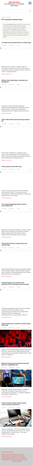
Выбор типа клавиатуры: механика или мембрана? (14, 81)
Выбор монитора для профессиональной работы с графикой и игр (15, 364)
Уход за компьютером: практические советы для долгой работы (14, 403)
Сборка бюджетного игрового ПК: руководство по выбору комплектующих (15, 283)
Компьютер (11, 45)
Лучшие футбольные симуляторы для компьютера (14, 244)
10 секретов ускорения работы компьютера (16, 42)
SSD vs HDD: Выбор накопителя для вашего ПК (16, 120)
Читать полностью (6, 74)
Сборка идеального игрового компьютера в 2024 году (16, 324)
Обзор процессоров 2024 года (11, 166)
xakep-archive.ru (14, 2)
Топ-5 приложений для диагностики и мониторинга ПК (14, 205)
